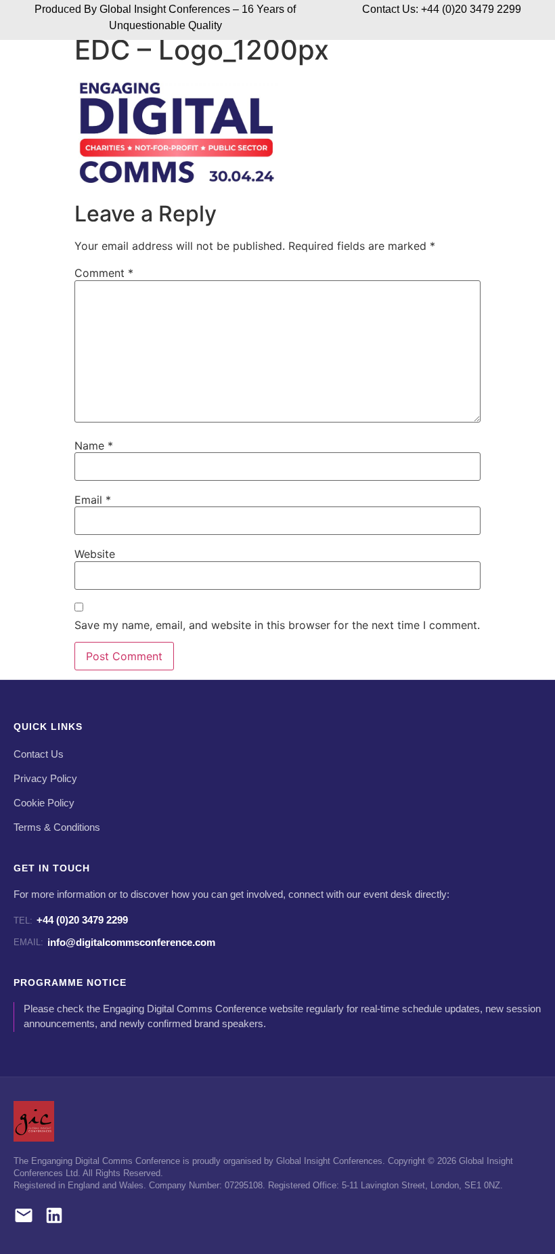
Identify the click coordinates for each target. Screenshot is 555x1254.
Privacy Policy (45, 778)
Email (92, 499)
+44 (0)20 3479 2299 (71, 920)
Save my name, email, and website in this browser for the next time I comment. (277, 625)
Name (93, 445)
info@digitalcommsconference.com (114, 942)
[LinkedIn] (54, 1217)
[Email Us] (24, 1217)
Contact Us (39, 754)
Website (94, 553)
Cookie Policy (44, 803)
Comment (103, 272)
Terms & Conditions (57, 827)
